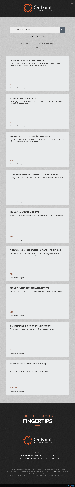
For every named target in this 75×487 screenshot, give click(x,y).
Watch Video (14, 388)
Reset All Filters (38, 36)
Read (11, 84)
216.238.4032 (38, 459)
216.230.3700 (23, 459)
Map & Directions (52, 459)
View (11, 160)
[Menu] (70, 2)
